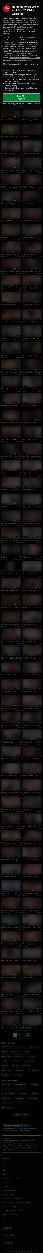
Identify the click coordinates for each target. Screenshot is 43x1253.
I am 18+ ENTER (21, 98)
